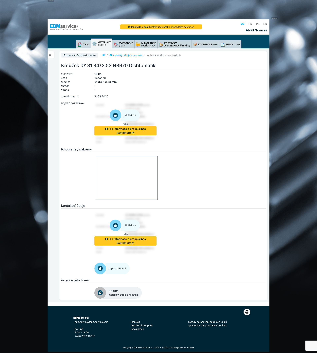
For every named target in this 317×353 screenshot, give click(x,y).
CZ (243, 23)
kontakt (135, 321)
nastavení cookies (217, 325)
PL (257, 23)
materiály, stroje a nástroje (127, 55)
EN (265, 23)
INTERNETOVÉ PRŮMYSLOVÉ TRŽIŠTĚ (66, 29)
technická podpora (141, 325)
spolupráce (137, 329)
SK (250, 23)
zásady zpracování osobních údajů (207, 321)
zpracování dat (196, 325)
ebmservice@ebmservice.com (91, 321)
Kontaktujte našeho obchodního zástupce (162, 26)
